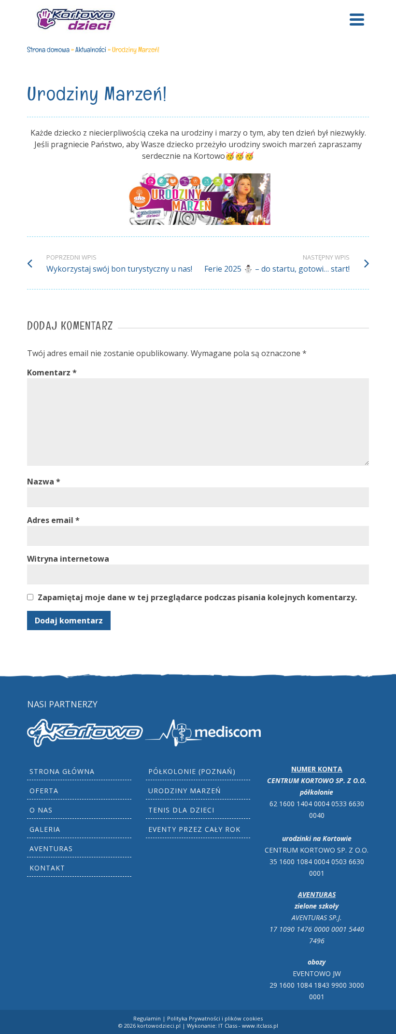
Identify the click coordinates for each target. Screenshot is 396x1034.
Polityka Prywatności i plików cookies (215, 1018)
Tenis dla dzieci (181, 809)
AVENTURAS (51, 848)
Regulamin (147, 1018)
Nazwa (43, 481)
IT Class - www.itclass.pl (248, 1025)
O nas (41, 809)
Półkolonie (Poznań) (192, 771)
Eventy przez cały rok (194, 829)
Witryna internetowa (68, 558)
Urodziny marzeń (184, 790)
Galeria (44, 829)
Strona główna (62, 771)
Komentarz (52, 372)
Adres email (53, 520)
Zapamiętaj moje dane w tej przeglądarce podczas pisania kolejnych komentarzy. (197, 597)
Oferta (43, 790)
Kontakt (47, 867)
